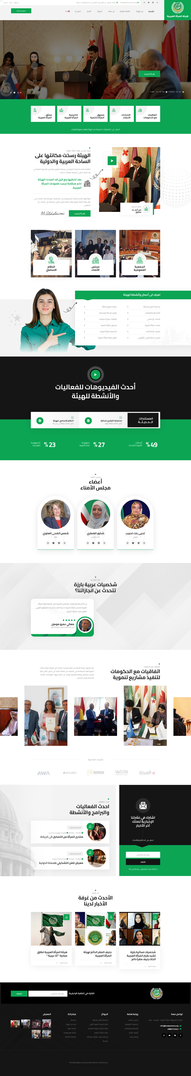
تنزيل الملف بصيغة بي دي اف (63, 423)
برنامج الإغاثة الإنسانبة (108, 313)
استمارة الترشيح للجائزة (111, 420)
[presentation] (34, 57)
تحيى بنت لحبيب (135, 533)
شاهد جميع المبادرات (79, 129)
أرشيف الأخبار (133, 1032)
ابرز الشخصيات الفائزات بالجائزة (97, 1036)
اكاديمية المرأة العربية (71, 116)
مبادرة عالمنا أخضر (153, 331)
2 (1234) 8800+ (173, 1029)
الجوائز (99, 11)
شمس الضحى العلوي (56, 533)
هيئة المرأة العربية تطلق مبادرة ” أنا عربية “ (52, 954)
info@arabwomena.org (169, 1025)
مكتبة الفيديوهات (69, 1032)
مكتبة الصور (72, 1028)
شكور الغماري (95, 533)
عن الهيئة (139, 11)
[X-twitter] (157, 2)
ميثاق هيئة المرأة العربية (107, 337)
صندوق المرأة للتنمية (97, 116)
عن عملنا (111, 11)
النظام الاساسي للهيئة (63, 420)
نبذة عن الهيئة (71, 1024)
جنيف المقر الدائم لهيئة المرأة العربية (97, 954)
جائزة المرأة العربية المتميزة (98, 1028)
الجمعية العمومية (140, 268)
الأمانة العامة (125, 11)
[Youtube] (148, 2)
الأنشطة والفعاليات (152, 313)
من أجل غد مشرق (136, 211)
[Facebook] (153, 2)
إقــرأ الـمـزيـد (79, 213)
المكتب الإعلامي (153, 319)
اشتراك (19, 993)
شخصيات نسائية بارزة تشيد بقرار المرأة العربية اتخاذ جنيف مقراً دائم (141, 956)
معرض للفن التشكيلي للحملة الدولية (61, 862)
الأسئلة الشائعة (70, 1036)
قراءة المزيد (152, 966)
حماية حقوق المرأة (109, 306)
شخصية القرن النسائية (151, 306)
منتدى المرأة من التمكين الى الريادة (61, 836)
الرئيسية (151, 11)
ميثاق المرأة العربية (45, 116)
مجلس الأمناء (95, 268)
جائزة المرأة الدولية (101, 1032)
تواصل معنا (134, 1036)
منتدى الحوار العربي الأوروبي (149, 337)
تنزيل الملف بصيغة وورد (113, 423)
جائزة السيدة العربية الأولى (98, 1024)
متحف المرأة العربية (152, 325)
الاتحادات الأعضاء (126, 116)
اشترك (143, 862)
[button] (20, 92)
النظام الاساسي (51, 268)
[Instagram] (144, 2)
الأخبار (89, 11)
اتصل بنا (78, 11)
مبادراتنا (105, 1041)
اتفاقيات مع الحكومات (150, 116)
